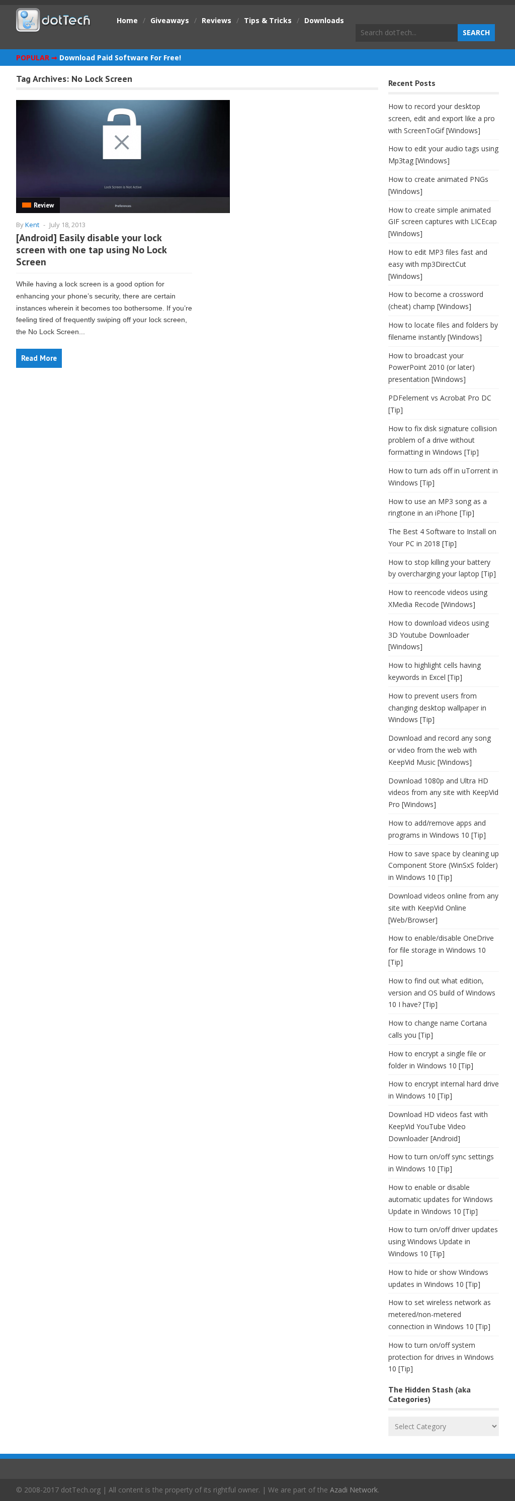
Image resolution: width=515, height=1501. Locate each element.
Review (44, 205)
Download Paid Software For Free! (120, 57)
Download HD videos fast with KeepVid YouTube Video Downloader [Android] (438, 1126)
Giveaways (169, 20)
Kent (32, 224)
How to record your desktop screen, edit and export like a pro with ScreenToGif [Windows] (441, 118)
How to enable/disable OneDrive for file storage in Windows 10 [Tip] (441, 950)
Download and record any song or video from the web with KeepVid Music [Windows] (439, 750)
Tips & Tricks (268, 20)
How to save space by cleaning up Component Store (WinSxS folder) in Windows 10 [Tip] (443, 865)
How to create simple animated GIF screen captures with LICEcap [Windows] (442, 222)
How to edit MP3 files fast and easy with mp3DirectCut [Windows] (437, 264)
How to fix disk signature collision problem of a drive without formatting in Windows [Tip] (442, 440)
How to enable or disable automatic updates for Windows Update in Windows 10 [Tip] (440, 1199)
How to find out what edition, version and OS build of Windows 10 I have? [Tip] (441, 993)
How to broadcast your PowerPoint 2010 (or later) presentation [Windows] (431, 367)
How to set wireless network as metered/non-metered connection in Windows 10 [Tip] (439, 1314)
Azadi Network (354, 1489)
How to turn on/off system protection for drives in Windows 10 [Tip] (441, 1357)
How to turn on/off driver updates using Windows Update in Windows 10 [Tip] (443, 1241)
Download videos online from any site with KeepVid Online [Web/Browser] (443, 908)
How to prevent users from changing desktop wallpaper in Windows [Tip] (437, 708)
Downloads (324, 20)
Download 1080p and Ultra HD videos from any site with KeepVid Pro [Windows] (443, 793)
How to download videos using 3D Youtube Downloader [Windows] (438, 635)
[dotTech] (54, 26)
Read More (39, 358)
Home (127, 20)
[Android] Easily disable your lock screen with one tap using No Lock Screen (91, 249)
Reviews (216, 20)
